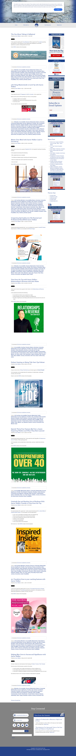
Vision (27, 75)
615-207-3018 (19, 720)
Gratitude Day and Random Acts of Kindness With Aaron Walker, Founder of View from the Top (28, 502)
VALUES (38, 133)
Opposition (37, 647)
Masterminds (33, 69)
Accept (58, 9)
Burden (41, 643)
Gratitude (40, 124)
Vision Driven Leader (21, 208)
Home (16, 25)
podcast (40, 42)
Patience (34, 76)
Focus (31, 78)
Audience (17, 78)
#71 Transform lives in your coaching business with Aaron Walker (28, 580)
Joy (33, 75)
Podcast (35, 201)
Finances (32, 565)
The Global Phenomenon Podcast (37, 588)
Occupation (19, 134)
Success (19, 71)
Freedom (25, 133)
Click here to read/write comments (23, 67)
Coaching (23, 347)
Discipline (22, 72)
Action (12, 357)
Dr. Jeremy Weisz (41, 511)
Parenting (29, 567)
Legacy (15, 76)
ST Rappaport (22, 94)
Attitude (12, 422)
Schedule (43, 75)
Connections (20, 133)
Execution (27, 128)
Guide (29, 74)
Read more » (46, 724)
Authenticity (17, 75)
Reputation (21, 350)
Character (28, 69)
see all (49, 203)
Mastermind (59, 25)
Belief (12, 76)
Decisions (38, 72)
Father (39, 270)
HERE (14, 47)
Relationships (14, 71)
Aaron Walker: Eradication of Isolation (57, 149)
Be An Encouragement (22, 127)
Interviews (42, 122)
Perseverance (41, 205)
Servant (34, 208)
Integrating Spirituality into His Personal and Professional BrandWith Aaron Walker (26, 219)
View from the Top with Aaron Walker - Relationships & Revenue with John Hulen (25, 280)
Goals (40, 78)
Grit (24, 78)
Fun (41, 69)
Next (19, 700)
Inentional (21, 496)
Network (13, 130)
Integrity (22, 124)
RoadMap (33, 74)
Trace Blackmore (26, 42)
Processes (38, 134)
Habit (25, 76)
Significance (24, 71)
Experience (29, 131)
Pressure (27, 78)
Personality (22, 209)
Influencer (42, 128)
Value (41, 76)
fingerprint (23, 75)
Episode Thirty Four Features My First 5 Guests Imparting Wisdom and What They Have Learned (27, 430)
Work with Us (26, 25)
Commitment (39, 71)
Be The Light (27, 126)
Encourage (17, 74)
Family (37, 266)
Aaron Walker (17, 36)
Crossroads (43, 72)
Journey (21, 78)
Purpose (38, 76)
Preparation (17, 72)
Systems (29, 79)
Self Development (32, 72)
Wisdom (12, 74)
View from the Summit (42, 715)
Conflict (31, 274)
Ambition (13, 78)
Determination (21, 128)
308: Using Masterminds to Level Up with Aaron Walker (27, 85)
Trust (43, 78)
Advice (40, 74)
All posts (16, 700)
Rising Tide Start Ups (24, 370)
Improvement (36, 78)
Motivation (16, 69)
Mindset (31, 133)
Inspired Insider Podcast (16, 512)
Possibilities (13, 79)
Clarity (26, 72)
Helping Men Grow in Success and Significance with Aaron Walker (28, 655)
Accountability (22, 69)
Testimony (21, 79)
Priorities (31, 71)
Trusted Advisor (32, 128)
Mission (30, 75)
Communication (14, 128)
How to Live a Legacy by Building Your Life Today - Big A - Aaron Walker (56, 143)
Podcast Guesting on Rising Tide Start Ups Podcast (28, 362)
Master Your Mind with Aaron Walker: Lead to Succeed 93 (26, 140)
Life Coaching (17, 200)
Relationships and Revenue (38, 289)
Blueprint (13, 124)
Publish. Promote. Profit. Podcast (38, 664)
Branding (36, 209)
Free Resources (48, 25)
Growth (37, 74)
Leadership (25, 74)
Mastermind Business (22, 351)
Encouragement (39, 126)
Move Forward (43, 416)
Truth (36, 75)
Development (35, 124)
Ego (23, 76)
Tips (35, 71)
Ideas (44, 76)
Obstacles (19, 131)
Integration (29, 76)
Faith (28, 71)
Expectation (24, 131)
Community (13, 123)
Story (18, 79)
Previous (13, 700)
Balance (38, 69)
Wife (34, 643)
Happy (21, 74)
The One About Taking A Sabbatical (23, 34)
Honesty (39, 75)
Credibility (36, 211)
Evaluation (19, 76)
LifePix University (30, 94)
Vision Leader (35, 130)
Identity (25, 79)
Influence (13, 75)
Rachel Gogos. (32, 228)
